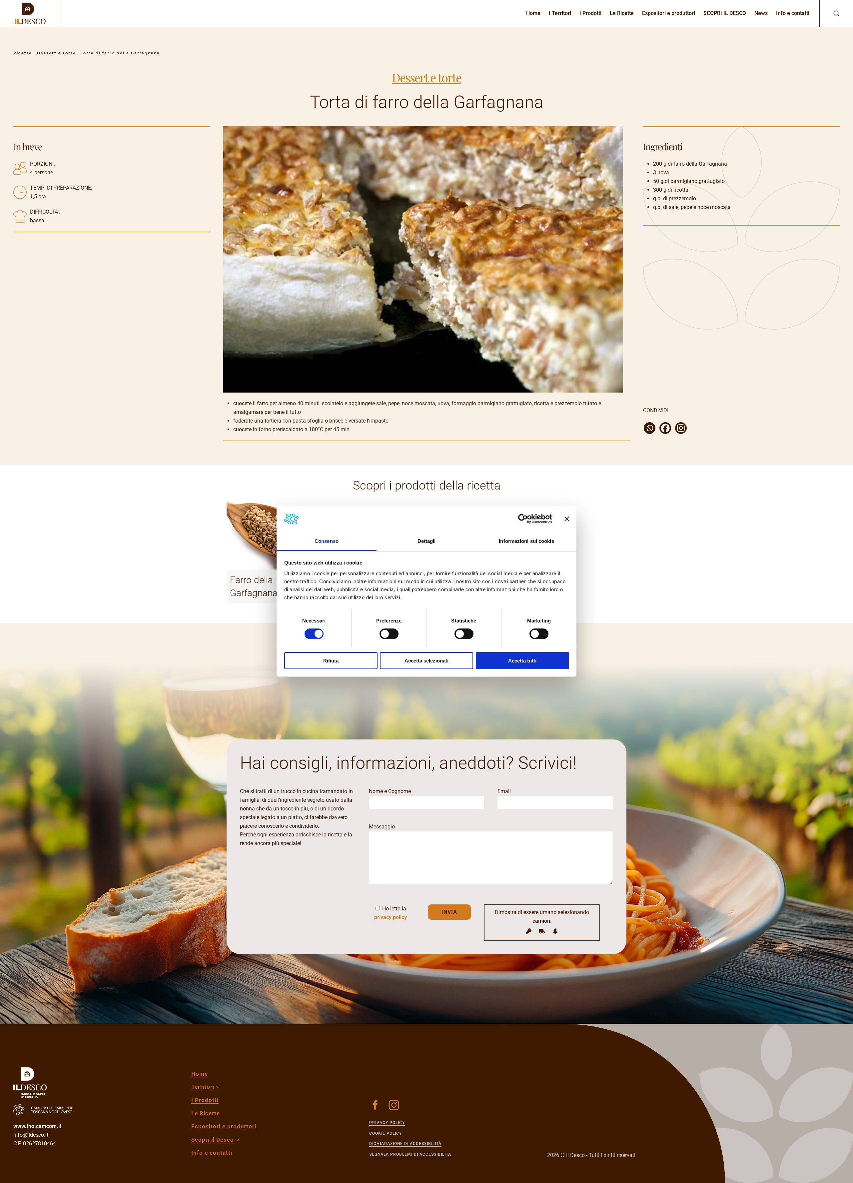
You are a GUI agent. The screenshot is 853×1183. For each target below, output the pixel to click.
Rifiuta (331, 660)
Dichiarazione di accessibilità (405, 1143)
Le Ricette (622, 13)
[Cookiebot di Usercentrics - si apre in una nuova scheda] (523, 519)
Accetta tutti (522, 660)
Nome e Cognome (390, 791)
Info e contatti (792, 13)
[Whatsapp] (649, 428)
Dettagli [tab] (427, 541)
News (761, 13)
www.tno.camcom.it (37, 1126)
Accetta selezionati (426, 660)
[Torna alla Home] (30, 13)
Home (533, 13)
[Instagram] (681, 428)
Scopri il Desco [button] (212, 1139)
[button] (829, 13)
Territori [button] (202, 1086)
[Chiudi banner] (566, 519)
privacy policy (390, 917)
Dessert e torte (426, 77)
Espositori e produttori (668, 13)
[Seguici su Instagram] (394, 1105)
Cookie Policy (385, 1133)
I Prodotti (590, 13)
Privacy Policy (387, 1122)
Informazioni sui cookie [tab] (526, 541)
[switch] (389, 633)
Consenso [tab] (327, 541)
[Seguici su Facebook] (375, 1105)
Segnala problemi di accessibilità (410, 1154)
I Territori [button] (560, 13)
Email (504, 791)
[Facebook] (665, 428)
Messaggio (382, 826)
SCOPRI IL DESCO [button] (724, 13)
